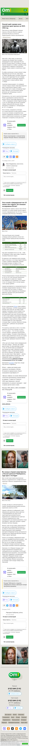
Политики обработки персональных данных (14, 183)
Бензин (20, 18)
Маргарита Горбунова (12, 612)
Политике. (18, 744)
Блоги (12, 717)
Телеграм (15, 151)
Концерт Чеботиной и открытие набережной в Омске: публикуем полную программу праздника (15, 584)
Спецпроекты (6, 717)
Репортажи (21, 714)
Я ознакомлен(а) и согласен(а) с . (11, 186)
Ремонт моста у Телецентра (8, 18)
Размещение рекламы (14, 722)
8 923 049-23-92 (14, 688)
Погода (18, 717)
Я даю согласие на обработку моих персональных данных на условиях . (14, 183)
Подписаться (21, 125)
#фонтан (5, 483)
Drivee (15, 306)
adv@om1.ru (17, 702)
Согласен (25, 743)
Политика (24, 717)
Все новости (8, 714)
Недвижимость (6, 720)
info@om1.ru (17, 690)
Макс (6, 151)
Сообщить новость (10, 144)
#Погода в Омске (6, 37)
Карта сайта (24, 722)
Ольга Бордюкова (11, 164)
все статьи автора (10, 167)
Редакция (4, 722)
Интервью (23, 720)
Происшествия (15, 720)
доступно (11, 363)
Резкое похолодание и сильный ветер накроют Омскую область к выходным (14, 136)
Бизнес (15, 714)
